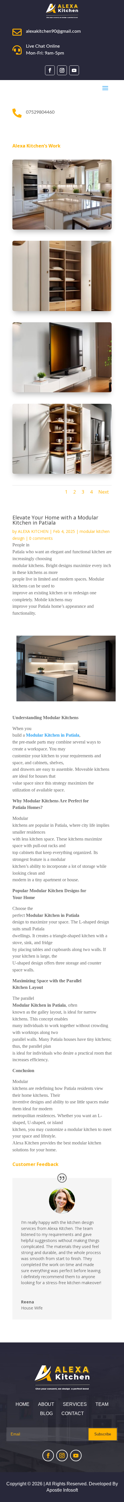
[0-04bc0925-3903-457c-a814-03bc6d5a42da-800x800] (62, 472)
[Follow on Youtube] (74, 70)
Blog (46, 1413)
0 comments (41, 538)
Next (103, 492)
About (46, 1404)
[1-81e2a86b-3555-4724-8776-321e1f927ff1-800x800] (62, 390)
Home (22, 1404)
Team (101, 1404)
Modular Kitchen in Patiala (52, 735)
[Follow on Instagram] (62, 70)
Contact (72, 1413)
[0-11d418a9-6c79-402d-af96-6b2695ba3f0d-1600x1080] (62, 228)
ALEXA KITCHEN (33, 531)
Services (75, 1404)
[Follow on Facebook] (50, 70)
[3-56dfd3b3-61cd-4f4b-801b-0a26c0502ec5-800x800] (62, 309)
